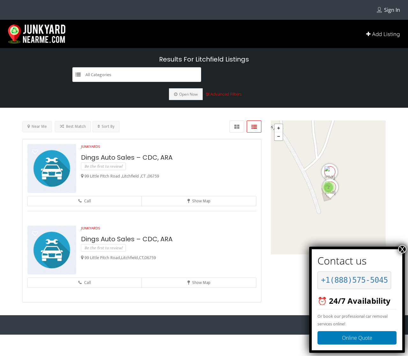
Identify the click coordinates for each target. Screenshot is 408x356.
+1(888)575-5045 (354, 280)
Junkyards (90, 146)
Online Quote (357, 337)
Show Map (200, 201)
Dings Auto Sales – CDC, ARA (126, 157)
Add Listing (385, 34)
